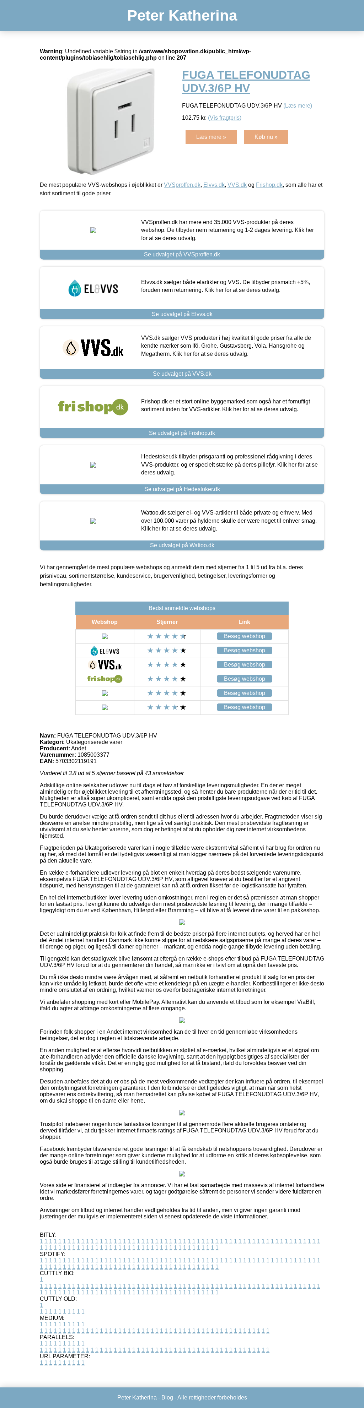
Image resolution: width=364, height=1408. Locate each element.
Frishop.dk (269, 185)
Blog (167, 1398)
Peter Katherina (182, 15)
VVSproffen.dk (182, 185)
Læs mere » (211, 137)
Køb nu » (266, 137)
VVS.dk (237, 185)
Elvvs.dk (214, 185)
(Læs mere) (297, 106)
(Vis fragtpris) (224, 118)
